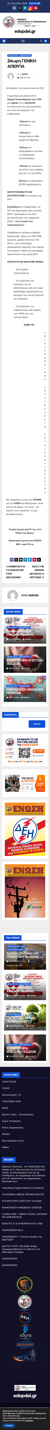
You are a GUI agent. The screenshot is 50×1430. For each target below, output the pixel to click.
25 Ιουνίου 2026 (17, 961)
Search (36, 724)
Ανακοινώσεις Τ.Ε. (11, 1094)
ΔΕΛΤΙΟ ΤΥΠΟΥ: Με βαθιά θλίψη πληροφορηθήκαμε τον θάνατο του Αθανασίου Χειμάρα (21, 1249)
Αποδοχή (8, 1426)
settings (29, 1420)
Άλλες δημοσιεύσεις (15, 950)
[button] (41, 41)
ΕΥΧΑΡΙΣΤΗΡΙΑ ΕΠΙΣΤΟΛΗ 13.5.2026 (24, 662)
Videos (5, 1147)
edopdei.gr (25, 31)
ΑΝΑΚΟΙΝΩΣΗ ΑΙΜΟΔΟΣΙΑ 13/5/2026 (24, 691)
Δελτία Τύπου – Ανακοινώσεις (18, 1114)
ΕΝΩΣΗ (6, 1134)
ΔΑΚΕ (23, 946)
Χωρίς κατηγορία (13, 1014)
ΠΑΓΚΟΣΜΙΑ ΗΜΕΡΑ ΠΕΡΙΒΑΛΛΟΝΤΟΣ (21, 1019)
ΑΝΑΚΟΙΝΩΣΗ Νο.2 (12, 1230)
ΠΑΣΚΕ (6, 1088)
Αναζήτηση (10, 714)
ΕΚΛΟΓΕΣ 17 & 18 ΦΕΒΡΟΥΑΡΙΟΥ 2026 (22, 1223)
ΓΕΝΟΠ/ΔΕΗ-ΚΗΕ (13, 946)
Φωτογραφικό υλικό (13, 1140)
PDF (42, 88)
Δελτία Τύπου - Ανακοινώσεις (19, 55)
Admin (25, 74)
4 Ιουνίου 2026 (17, 1026)
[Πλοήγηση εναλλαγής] (23, 41)
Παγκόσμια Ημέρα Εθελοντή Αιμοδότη (19, 632)
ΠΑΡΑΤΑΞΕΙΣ (9, 1081)
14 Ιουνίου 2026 (17, 996)
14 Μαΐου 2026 (16, 1056)
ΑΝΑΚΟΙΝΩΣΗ (9, 1258)
